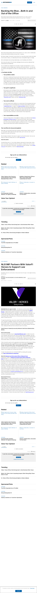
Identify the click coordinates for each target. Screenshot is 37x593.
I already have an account (18, 213)
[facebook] (15, 283)
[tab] (4, 201)
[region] (18, 203)
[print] (35, 283)
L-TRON (7, 20)
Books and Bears (21, 106)
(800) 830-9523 (20, 146)
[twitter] (18, 283)
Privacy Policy (32, 588)
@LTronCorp (22, 137)
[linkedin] (16, 283)
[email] (21, 283)
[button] (2, 2)
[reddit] (20, 283)
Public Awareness (4, 7)
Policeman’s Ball (22, 97)
